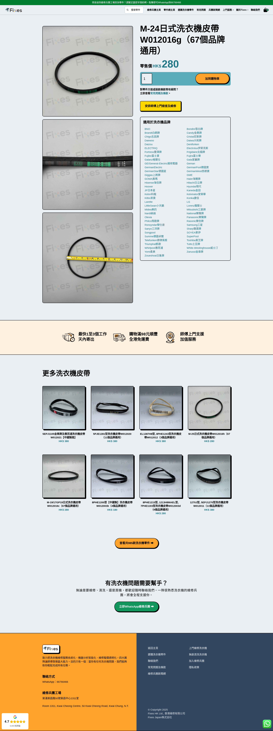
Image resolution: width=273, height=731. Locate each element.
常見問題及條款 (159, 93)
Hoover (149, 186)
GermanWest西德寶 (198, 171)
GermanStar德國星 (155, 171)
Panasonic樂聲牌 (196, 217)
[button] (227, 10)
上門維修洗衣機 (198, 648)
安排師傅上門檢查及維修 (160, 106)
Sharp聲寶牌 (194, 228)
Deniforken (193, 144)
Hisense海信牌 (153, 182)
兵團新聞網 (214, 10)
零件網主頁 (169, 10)
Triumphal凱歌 (153, 244)
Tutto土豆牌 (193, 244)
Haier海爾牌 (193, 178)
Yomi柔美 (150, 251)
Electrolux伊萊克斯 (197, 148)
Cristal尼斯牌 (194, 136)
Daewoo (149, 140)
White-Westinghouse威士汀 (202, 248)
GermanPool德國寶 (198, 167)
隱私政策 (194, 667)
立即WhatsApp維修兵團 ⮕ (136, 606)
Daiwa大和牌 (194, 140)
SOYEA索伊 (194, 232)
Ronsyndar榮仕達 (155, 224)
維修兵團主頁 (154, 10)
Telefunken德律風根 (156, 240)
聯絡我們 (255, 10)
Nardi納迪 (150, 213)
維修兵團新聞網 (157, 673)
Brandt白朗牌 (152, 132)
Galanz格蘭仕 (152, 159)
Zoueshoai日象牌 (154, 255)
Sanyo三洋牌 (152, 228)
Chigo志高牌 (152, 136)
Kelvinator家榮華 (196, 194)
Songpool (150, 232)
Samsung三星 (195, 224)
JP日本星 (150, 190)
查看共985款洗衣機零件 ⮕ (137, 543)
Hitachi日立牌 (194, 182)
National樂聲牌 (195, 213)
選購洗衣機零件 (186, 10)
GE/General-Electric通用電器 (161, 163)
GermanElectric (153, 167)
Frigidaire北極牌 (196, 152)
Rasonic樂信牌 (195, 221)
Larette (149, 201)
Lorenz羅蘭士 (194, 205)
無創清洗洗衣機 (198, 654)
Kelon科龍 (150, 194)
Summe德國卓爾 (154, 236)
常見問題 (201, 10)
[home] (13, 10)
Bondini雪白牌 (195, 129)
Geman (191, 163)
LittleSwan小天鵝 (154, 205)
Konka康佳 (193, 198)
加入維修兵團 (196, 661)
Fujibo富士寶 (152, 155)
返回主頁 (153, 648)
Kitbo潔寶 (150, 198)
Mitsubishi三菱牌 (196, 209)
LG (188, 201)
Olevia (148, 217)
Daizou (149, 144)
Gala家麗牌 (193, 159)
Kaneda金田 (194, 190)
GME (190, 175)
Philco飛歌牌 (152, 221)
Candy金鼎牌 (194, 132)
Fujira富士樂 (194, 155)
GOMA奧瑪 (151, 178)
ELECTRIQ (151, 148)
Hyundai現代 (194, 186)
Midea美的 (151, 209)
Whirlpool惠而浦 (154, 248)
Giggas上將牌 (152, 175)
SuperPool (193, 236)
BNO (147, 129)
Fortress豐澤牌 (153, 152)
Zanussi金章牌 (195, 251)
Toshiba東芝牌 (195, 240)
